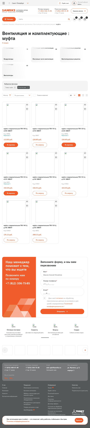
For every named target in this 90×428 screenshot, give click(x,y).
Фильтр (5, 95)
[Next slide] (85, 350)
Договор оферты (53, 404)
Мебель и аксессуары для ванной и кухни (31, 394)
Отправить (61, 311)
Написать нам (76, 388)
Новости (4, 393)
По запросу (40, 145)
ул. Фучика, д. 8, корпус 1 (74, 369)
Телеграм (6, 378)
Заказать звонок (78, 11)
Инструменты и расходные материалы (32, 403)
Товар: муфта (9, 87)
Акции (50, 388)
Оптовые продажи (43, 9)
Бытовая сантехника (30, 390)
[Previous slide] (5, 350)
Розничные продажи (61, 9)
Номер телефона (50, 281)
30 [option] (71, 95)
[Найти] (69, 19)
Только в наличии (42, 95)
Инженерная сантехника (31, 388)
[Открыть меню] (3, 3)
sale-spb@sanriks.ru (53, 368)
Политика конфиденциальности (18, 421)
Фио (45, 272)
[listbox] (20, 3)
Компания (5, 390)
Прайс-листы (52, 390)
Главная (4, 388)
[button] (45, 337)
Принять (79, 420)
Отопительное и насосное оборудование (32, 399)
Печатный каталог (53, 393)
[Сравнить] (27, 104)
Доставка (51, 396)
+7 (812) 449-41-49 (61, 11)
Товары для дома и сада (31, 407)
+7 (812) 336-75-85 (45, 11)
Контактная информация (9, 396)
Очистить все (22, 87)
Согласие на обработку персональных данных (55, 407)
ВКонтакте (11, 378)
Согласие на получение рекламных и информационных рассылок (56, 412)
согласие (59, 298)
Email (45, 290)
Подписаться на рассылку (80, 390)
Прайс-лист (65, 3)
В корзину (11, 145)
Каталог (10, 19)
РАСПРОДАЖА (28, 410)
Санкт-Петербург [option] (18, 3)
